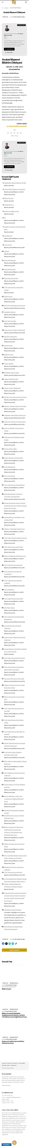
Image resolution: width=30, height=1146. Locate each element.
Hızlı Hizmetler (22, 1063)
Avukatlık (6, 7)
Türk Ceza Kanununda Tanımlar (14, 658)
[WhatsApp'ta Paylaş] (9, 943)
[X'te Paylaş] (6, 943)
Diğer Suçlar (8, 296)
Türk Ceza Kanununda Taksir (13, 547)
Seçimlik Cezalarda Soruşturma (14, 305)
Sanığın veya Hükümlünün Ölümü (15, 397)
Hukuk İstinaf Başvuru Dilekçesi (14, 189)
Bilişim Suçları (9, 198)
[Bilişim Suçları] (14, 974)
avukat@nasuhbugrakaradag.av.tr (13, 1097)
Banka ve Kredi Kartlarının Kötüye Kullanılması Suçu (13, 1042)
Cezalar (6, 251)
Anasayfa (4, 1063)
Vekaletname (13, 1065)
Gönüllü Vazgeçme (10, 336)
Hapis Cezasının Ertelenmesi (13, 458)
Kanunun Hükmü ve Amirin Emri (15, 422)
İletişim (8, 1065)
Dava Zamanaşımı (10, 260)
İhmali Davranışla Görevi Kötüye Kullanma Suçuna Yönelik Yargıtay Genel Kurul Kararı (15, 505)
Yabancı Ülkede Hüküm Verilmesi (15, 406)
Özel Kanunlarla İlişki (11, 278)
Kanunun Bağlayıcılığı (11, 211)
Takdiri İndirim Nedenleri (12, 388)
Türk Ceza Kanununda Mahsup (14, 485)
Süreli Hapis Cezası (10, 449)
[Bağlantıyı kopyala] (16, 943)
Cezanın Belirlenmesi (11, 379)
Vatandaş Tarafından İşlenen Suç (15, 415)
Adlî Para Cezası (9, 608)
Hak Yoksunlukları (10, 321)
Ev (2, 7)
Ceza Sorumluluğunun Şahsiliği (14, 330)
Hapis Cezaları (9, 364)
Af (5, 218)
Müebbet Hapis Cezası (11, 373)
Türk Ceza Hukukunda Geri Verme (15, 538)
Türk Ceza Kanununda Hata (13, 565)
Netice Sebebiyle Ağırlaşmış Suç (15, 556)
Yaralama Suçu (9, 205)
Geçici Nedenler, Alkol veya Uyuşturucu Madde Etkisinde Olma (14, 798)
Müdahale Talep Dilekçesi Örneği (15, 183)
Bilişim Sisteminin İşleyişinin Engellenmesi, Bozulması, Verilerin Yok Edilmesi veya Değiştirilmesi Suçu (14, 1015)
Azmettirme (8, 236)
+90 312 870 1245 (8, 1095)
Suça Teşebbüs (9, 589)
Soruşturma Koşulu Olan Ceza (14, 679)
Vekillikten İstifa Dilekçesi (12, 910)
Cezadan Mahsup (10, 312)
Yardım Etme (8, 345)
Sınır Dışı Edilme (9, 476)
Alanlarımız (15, 1063)
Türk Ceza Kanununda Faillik (13, 599)
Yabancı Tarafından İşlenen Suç (14, 529)
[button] (3, 2)
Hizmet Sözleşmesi (6, 1085)
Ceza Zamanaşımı (10, 269)
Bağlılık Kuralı (8, 355)
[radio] (8, 132)
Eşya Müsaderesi (9, 467)
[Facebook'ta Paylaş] (3, 943)
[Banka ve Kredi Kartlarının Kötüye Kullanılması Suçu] (14, 1028)
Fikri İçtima (8, 245)
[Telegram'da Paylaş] (12, 943)
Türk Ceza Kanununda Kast (13, 872)
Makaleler (4, 1065)
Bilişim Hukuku (14, 983)
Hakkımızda (9, 1063)
